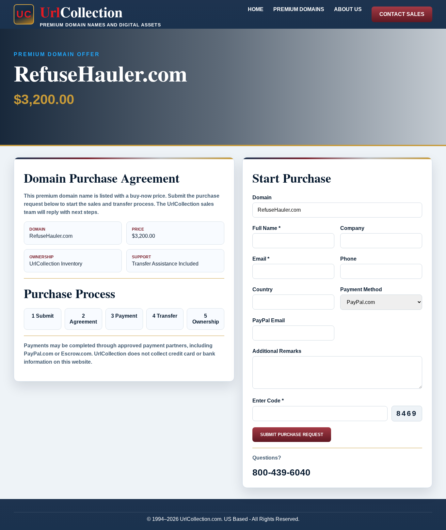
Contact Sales (401, 14)
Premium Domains (298, 9)
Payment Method (361, 289)
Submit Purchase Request (291, 434)
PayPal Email (268, 320)
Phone (348, 259)
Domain (262, 197)
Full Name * (266, 228)
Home (255, 9)
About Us (348, 9)
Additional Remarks (276, 351)
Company (352, 228)
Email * (260, 259)
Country (262, 289)
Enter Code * (268, 400)
